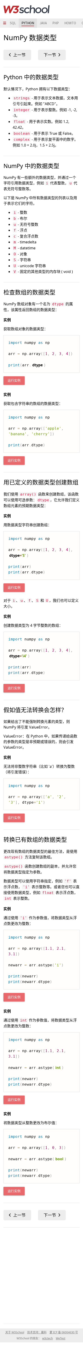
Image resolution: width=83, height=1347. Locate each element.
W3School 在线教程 (26, 9)
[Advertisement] (41, 1274)
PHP (55, 23)
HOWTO (70, 23)
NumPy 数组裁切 (17, 55)
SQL (13, 23)
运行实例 (14, 380)
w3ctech (47, 1338)
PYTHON (27, 23)
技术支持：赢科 (37, 1332)
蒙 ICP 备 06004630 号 (64, 1332)
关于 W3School (14, 1332)
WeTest (60, 1338)
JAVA (43, 23)
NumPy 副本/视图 (52, 55)
